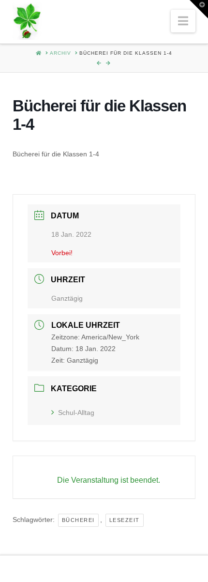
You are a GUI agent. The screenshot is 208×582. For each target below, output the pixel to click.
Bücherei (78, 520)
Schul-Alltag (76, 412)
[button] (183, 21)
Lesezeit (124, 520)
